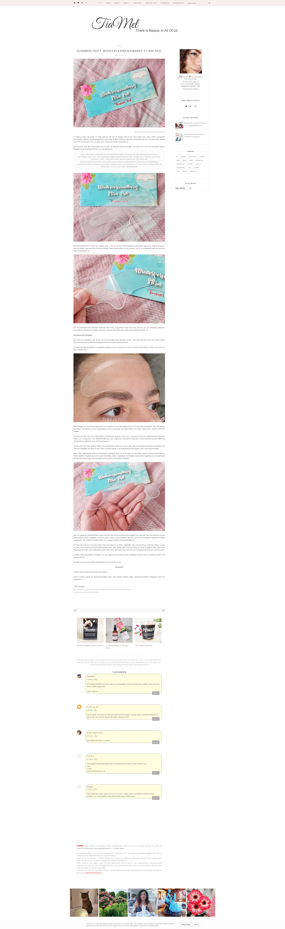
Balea (184, 160)
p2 (177, 156)
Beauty (126, 3)
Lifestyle (137, 3)
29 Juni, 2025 (92, 789)
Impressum (165, 3)
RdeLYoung (192, 156)
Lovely (90, 756)
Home (108, 3)
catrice (201, 156)
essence (183, 156)
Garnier (190, 164)
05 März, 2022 (92, 679)
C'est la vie (93, 707)
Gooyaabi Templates (207, 918)
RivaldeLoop (180, 164)
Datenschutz (179, 3)
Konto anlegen (146, 853)
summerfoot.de (131, 166)
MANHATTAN (199, 160)
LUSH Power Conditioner (144, 645)
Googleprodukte (118, 848)
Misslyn (198, 164)
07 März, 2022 (92, 759)
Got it (196, 925)
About (116, 3)
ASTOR (185, 171)
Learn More (185, 925)
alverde (196, 167)
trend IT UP (193, 171)
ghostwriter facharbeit (115, 794)
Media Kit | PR (150, 3)
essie (177, 160)
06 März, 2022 (92, 736)
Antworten (156, 693)
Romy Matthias (95, 733)
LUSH (189, 167)
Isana (191, 160)
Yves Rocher (180, 167)
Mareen (91, 676)
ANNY (178, 171)
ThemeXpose (191, 918)
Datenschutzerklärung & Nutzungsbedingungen (93, 848)
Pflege (119, 46)
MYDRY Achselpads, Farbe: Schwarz (90, 645)
